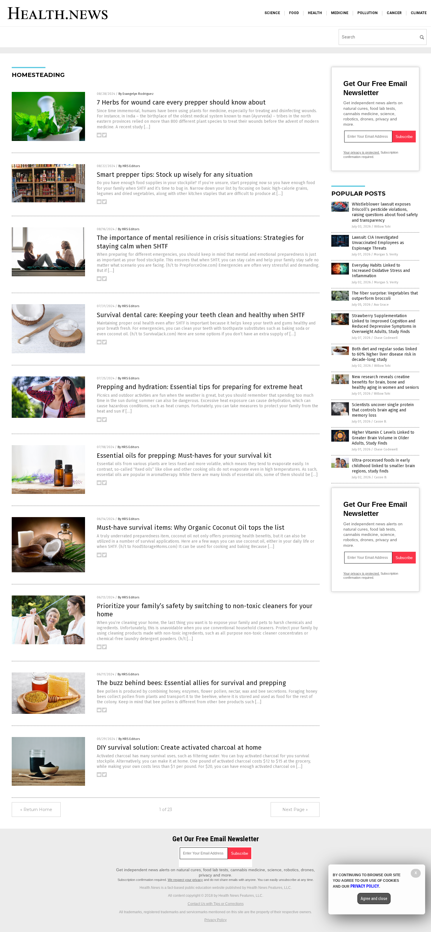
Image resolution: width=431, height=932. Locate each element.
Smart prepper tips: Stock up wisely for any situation (175, 175)
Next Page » (295, 809)
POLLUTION (367, 13)
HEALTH (315, 13)
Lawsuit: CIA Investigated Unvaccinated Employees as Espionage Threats (378, 242)
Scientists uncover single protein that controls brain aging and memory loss (383, 410)
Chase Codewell (386, 338)
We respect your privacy (185, 879)
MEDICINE (339, 13)
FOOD (294, 13)
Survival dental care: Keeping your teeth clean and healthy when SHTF (201, 315)
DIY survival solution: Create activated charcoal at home (179, 747)
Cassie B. (380, 421)
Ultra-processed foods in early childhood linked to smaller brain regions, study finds (383, 465)
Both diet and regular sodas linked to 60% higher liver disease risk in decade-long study (384, 354)
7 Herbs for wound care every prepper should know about (181, 102)
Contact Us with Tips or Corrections (216, 904)
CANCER (394, 13)
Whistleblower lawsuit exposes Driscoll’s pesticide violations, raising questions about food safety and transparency (385, 212)
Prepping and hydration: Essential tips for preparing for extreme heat (200, 387)
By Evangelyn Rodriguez (136, 94)
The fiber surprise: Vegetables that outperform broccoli (385, 296)
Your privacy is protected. (361, 152)
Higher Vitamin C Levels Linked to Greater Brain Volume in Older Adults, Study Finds (383, 437)
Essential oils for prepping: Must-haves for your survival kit (184, 456)
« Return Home (36, 809)
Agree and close (374, 898)
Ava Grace (381, 305)
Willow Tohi (382, 226)
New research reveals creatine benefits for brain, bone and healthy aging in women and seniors (385, 382)
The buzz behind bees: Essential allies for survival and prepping (191, 683)
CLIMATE (419, 13)
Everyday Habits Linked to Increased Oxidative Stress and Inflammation (381, 270)
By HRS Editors (129, 166)
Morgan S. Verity (386, 254)
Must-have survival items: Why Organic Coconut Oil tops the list (190, 527)
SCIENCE (272, 13)
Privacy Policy (215, 920)
